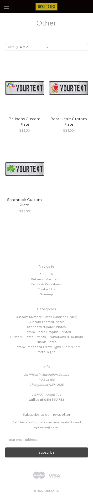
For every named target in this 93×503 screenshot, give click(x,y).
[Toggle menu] (6, 6)
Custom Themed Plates (47, 322)
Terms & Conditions (46, 284)
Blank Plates (47, 342)
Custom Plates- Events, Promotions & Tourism (46, 337)
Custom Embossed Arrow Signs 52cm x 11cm (46, 347)
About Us (47, 274)
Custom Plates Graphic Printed (46, 332)
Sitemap (46, 294)
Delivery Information (46, 279)
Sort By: (13, 47)
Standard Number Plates (46, 327)
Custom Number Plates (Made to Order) (46, 317)
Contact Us (46, 289)
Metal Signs (46, 352)
